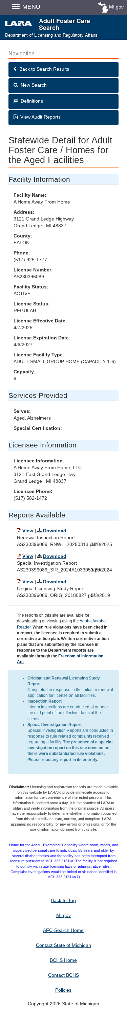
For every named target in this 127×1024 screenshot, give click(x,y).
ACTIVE (22, 293)
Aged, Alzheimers (32, 418)
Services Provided (37, 395)
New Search (32, 85)
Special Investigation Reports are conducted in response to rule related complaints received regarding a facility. (70, 742)
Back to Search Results (43, 69)
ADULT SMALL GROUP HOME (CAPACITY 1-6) (65, 361)
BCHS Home (63, 960)
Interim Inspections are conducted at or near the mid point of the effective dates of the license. (67, 710)
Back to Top (63, 900)
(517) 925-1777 (30, 259)
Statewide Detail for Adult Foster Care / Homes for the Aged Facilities (60, 150)
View (27, 530)
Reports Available (36, 515)
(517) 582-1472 (30, 498)
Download (54, 530)
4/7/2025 (23, 327)
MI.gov (116, 7)
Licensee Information (42, 445)
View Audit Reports (39, 117)
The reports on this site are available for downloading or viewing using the (63, 638)
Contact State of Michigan (63, 945)
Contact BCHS (63, 975)
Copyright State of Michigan (63, 1003)
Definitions (30, 101)
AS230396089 (29, 276)
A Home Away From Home (42, 202)
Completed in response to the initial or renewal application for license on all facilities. (70, 687)
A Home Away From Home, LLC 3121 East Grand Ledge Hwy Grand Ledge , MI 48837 (48, 474)
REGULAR (25, 310)
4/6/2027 (23, 344)
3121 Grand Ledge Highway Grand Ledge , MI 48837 (44, 222)
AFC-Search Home (63, 930)
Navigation (21, 53)
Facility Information (39, 179)
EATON (21, 242)
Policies (63, 990)
